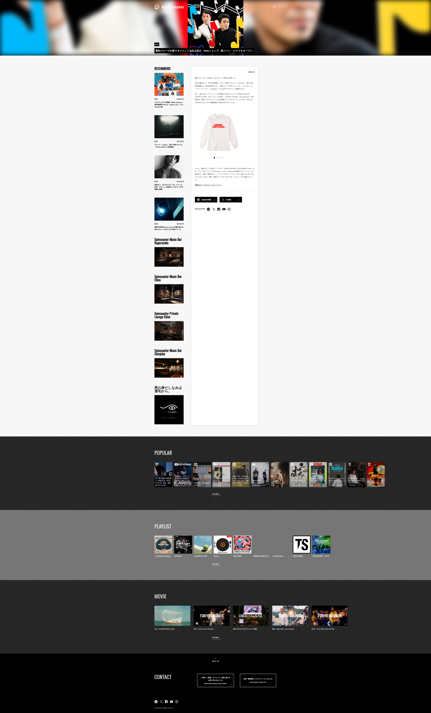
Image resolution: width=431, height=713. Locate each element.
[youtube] (224, 210)
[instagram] (229, 210)
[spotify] (208, 210)
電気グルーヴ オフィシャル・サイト (208, 185)
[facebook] (219, 210)
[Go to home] (169, 6)
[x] (213, 210)
